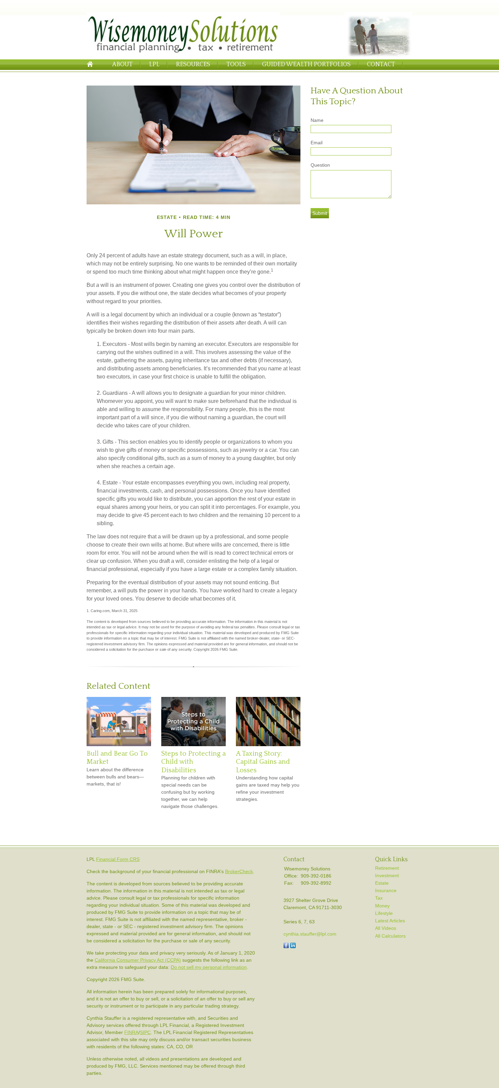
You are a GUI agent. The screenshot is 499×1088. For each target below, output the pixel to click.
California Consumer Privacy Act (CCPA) (138, 960)
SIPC (145, 1032)
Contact (381, 64)
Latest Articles (390, 920)
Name (317, 120)
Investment (387, 875)
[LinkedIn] (293, 946)
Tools (236, 64)
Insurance (385, 890)
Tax (379, 898)
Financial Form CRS (118, 859)
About (122, 64)
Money (382, 905)
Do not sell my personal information (209, 967)
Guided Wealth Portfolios (306, 64)
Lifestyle (384, 913)
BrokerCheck (239, 871)
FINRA (131, 1032)
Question (320, 165)
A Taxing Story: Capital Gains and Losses (263, 762)
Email (316, 142)
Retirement (387, 868)
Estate (382, 883)
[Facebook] (286, 946)
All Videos (385, 928)
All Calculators (390, 936)
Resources (193, 64)
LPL (154, 64)
